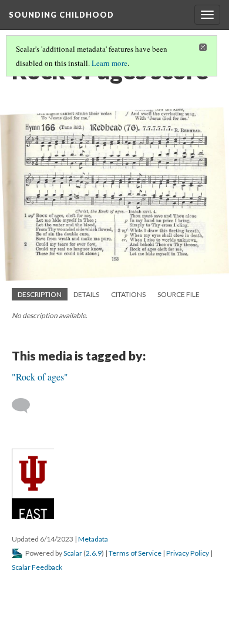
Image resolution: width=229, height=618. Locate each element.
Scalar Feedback (37, 567)
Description (40, 294)
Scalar (72, 553)
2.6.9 (94, 553)
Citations (128, 294)
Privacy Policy (187, 553)
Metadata (93, 539)
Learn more (109, 63)
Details (86, 294)
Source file (178, 294)
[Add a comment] (26, 405)
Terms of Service (135, 553)
